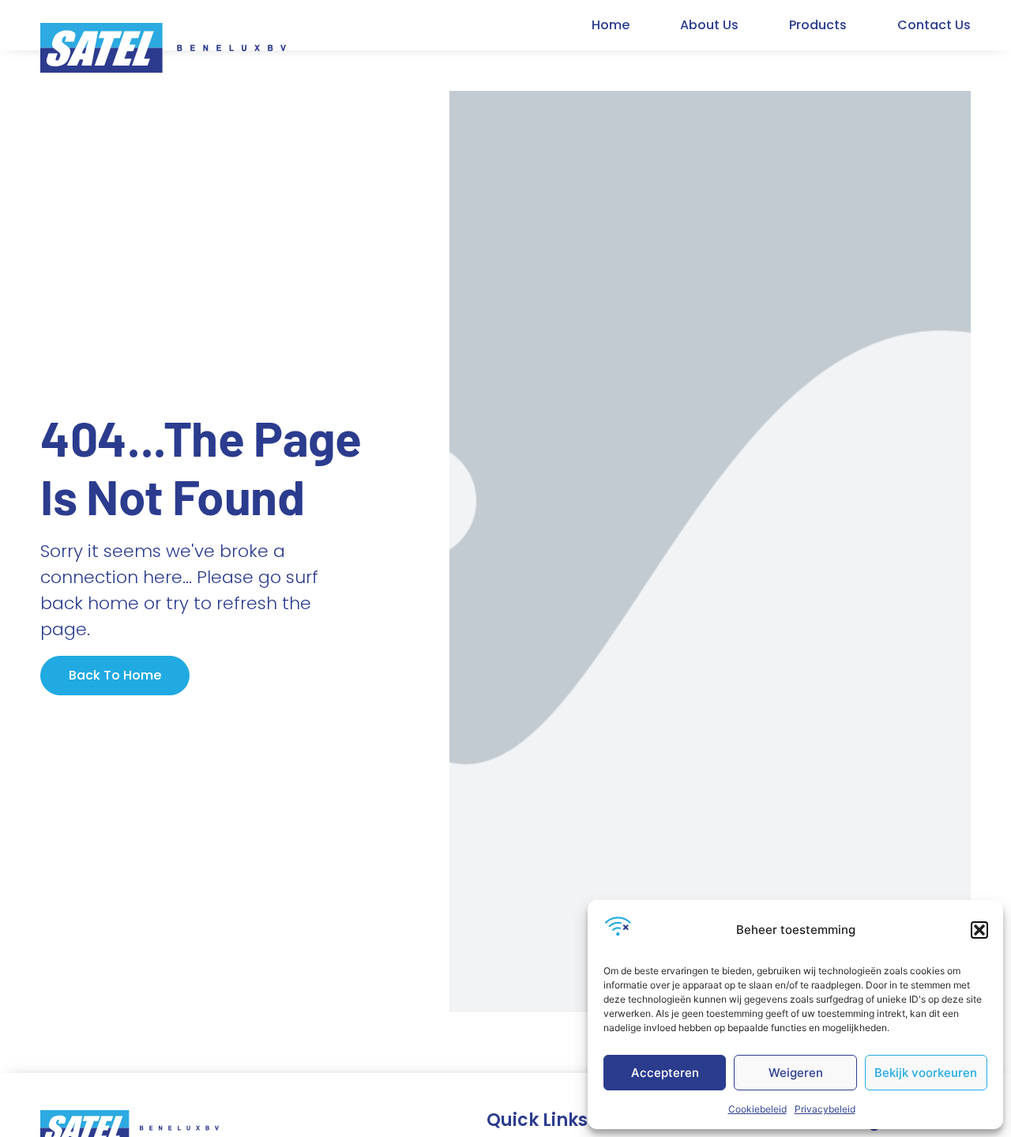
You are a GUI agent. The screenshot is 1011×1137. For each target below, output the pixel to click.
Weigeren (796, 1072)
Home (611, 25)
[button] (979, 930)
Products (818, 25)
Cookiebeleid (757, 1109)
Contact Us (934, 25)
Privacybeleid (825, 1109)
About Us (709, 25)
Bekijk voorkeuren (925, 1072)
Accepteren (665, 1072)
